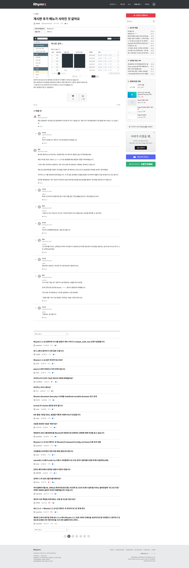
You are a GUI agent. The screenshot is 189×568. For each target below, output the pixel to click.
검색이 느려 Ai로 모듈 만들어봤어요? (47, 479)
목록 (119, 105)
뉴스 (129, 4)
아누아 (38, 400)
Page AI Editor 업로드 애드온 (145, 108)
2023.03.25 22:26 (47, 309)
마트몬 (38, 503)
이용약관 (112, 550)
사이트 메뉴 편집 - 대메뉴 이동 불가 (138, 71)
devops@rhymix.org (149, 561)
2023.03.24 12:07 (47, 241)
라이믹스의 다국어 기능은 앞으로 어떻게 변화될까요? (53, 378)
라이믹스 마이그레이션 (42, 387)
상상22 (38, 354)
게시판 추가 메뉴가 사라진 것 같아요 (56, 19)
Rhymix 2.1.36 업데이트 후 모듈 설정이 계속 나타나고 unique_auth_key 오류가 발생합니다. (69, 342)
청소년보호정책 (138, 550)
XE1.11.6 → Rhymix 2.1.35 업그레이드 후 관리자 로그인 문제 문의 (59, 508)
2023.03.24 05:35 (47, 135)
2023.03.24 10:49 (47, 208)
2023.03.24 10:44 (47, 191)
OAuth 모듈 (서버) (143, 100)
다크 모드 (151, 553)
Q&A (36, 14)
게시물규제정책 (129, 550)
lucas (37, 482)
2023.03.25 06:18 (47, 260)
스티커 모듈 (141, 85)
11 (54, 455)
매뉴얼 (122, 4)
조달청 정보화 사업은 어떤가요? (45, 424)
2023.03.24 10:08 (42, 151)
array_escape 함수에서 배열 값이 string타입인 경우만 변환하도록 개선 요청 (150, 66)
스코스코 (38, 427)
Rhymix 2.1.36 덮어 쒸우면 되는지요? (48, 360)
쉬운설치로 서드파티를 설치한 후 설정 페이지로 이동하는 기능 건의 (147, 64)
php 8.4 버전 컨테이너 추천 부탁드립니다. (49, 369)
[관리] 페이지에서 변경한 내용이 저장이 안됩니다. (52, 469)
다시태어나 (39, 382)
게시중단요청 (146, 550)
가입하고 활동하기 (141, 15)
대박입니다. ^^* (132, 34)
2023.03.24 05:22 (42, 117)
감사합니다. (131, 31)
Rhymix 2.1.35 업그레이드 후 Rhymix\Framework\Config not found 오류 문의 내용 (67, 442)
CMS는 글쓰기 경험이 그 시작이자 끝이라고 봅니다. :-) (143, 38)
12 (57, 512)
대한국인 (38, 473)
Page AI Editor (142, 115)
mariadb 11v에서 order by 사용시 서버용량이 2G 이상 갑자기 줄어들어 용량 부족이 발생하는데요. (71, 460)
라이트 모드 (144, 553)
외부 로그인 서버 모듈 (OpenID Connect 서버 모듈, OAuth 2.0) (145, 94)
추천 (41, 126)
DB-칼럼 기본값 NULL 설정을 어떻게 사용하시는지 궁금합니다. (57, 415)
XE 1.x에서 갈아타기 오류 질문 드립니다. (48, 351)
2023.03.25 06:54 (47, 277)
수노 (37, 391)
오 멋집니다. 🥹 (132, 46)
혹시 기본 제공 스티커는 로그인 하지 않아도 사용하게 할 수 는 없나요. (147, 53)
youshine (39, 345)
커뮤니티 (137, 4)
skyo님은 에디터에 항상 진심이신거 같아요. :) (141, 43)
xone (37, 364)
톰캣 (39, 115)
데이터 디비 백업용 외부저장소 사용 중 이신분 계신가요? (54, 499)
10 (67, 23)
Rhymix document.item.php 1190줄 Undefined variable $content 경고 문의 (65, 396)
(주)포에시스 (36, 556)
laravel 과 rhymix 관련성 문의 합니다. (48, 406)
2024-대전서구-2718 (47, 561)
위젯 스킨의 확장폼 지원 (134, 69)
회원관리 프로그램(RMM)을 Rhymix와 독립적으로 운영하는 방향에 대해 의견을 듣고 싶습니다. (69, 433)
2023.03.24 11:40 (47, 225)
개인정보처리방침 (119, 550)
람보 (39, 149)
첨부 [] (35, 105)
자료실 (147, 4)
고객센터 (153, 550)
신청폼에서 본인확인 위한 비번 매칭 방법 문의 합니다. (53, 451)
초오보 (38, 23)
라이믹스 (113, 4)
